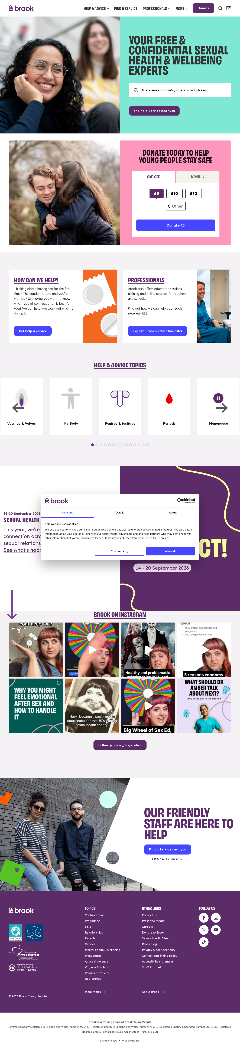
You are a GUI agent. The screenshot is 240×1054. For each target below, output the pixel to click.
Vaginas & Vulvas (97, 967)
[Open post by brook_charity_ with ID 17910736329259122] (148, 650)
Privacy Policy (108, 1040)
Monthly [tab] (198, 176)
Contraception (94, 915)
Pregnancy (92, 921)
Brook (21, 8)
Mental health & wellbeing (102, 950)
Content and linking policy (159, 955)
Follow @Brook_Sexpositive (120, 745)
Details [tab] (120, 512)
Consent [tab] (67, 512)
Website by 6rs (131, 1040)
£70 (193, 193)
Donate (203, 8)
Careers (147, 926)
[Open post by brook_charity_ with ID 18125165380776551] (204, 706)
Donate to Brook (153, 932)
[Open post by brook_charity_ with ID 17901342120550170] (36, 706)
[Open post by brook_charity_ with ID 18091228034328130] (204, 650)
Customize (117, 551)
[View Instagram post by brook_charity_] (59, 672)
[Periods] (169, 406)
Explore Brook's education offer (157, 331)
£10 (174, 193)
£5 (156, 193)
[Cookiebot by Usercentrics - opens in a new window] (179, 500)
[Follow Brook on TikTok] (204, 942)
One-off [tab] (153, 176)
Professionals (155, 8)
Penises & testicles (97, 973)
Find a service (125, 8)
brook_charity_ (35, 626)
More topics (93, 992)
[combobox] (180, 90)
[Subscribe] (228, 8)
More (180, 8)
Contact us (149, 915)
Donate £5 (176, 225)
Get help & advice (33, 331)
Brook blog (149, 944)
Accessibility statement (157, 961)
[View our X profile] (204, 930)
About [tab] (173, 512)
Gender (90, 944)
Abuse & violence (96, 961)
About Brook (150, 992)
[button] (18, 408)
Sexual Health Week (156, 938)
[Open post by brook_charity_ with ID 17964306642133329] (148, 706)
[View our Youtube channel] (216, 930)
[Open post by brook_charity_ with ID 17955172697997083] (92, 706)
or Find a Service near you (154, 111)
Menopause (93, 955)
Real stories (93, 978)
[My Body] (71, 406)
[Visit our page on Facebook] (204, 918)
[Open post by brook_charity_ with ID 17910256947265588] (92, 650)
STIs (88, 926)
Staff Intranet (151, 967)
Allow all (170, 551)
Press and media (153, 921)
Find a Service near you (167, 849)
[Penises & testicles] (120, 406)
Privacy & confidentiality (158, 950)
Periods (90, 938)
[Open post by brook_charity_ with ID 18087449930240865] (36, 650)
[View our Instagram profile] (216, 918)
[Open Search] (220, 8)
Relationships (94, 932)
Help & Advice (95, 8)
